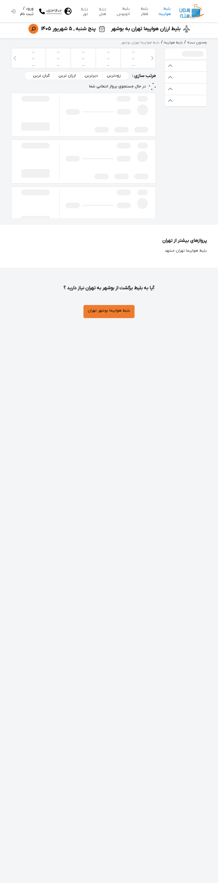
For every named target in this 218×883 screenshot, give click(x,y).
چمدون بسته (197, 42)
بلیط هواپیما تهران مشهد (186, 250)
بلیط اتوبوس (123, 11)
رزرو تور (84, 11)
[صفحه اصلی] (192, 11)
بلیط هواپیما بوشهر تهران (109, 310)
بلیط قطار (144, 11)
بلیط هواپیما (165, 11)
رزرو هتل (102, 11)
